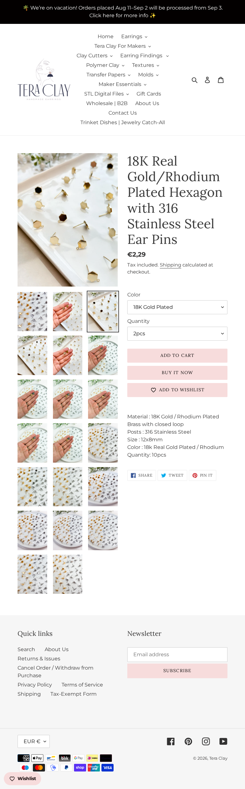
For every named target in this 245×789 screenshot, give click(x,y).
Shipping (170, 265)
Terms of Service (82, 685)
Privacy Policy (35, 685)
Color (133, 295)
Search (26, 649)
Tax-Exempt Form (73, 694)
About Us (57, 649)
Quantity (138, 321)
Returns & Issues (39, 659)
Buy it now (177, 372)
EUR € (32, 741)
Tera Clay (218, 758)
